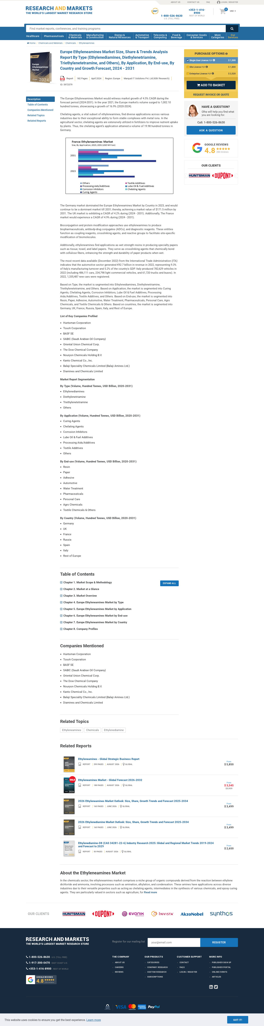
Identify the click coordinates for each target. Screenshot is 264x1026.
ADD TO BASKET (211, 85)
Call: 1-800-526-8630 (211, 122)
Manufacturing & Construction (95, 36)
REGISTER (219, 942)
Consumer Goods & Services (197, 36)
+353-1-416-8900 (197, 11)
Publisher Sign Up (221, 962)
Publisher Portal (221, 967)
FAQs (182, 967)
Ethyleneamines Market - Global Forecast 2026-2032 (110, 780)
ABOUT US (175, 2)
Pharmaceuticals (54, 36)
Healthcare (32, 36)
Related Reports (36, 120)
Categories (153, 962)
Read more (150, 892)
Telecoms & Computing (160, 36)
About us (120, 962)
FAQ (208, 2)
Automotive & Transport (142, 36)
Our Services (233, 36)
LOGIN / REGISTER (229, 2)
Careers (119, 967)
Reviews (119, 972)
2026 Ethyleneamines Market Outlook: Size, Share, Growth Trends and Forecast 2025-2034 (133, 801)
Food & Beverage (176, 36)
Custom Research (156, 972)
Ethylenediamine (114, 730)
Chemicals (92, 730)
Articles (216, 977)
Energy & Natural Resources (120, 36)
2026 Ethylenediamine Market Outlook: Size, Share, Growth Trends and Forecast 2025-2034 (133, 822)
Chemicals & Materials (75, 36)
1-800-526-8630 (171, 15)
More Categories (217, 36)
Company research (157, 967)
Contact (184, 962)
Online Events (219, 972)
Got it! (237, 1019)
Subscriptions (155, 977)
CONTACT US (193, 2)
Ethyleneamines (71, 730)
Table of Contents (37, 104)
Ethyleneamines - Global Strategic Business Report (108, 759)
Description (34, 99)
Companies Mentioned (40, 110)
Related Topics (36, 115)
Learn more (93, 1020)
